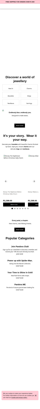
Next (34, 181)
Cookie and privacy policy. (19, 397)
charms (26, 147)
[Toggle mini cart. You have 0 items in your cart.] (37, 6)
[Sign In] (7, 6)
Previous (6, 181)
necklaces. (26, 149)
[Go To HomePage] (20, 6)
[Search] (32, 6)
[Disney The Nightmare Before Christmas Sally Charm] (14, 168)
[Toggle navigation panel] (3, 6)
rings (17, 149)
